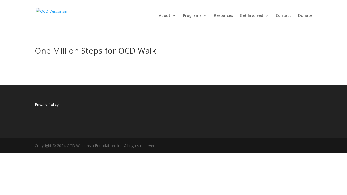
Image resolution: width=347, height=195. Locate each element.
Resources (223, 16)
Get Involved (251, 16)
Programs (192, 16)
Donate (305, 16)
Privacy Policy (47, 104)
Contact (283, 16)
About (165, 16)
